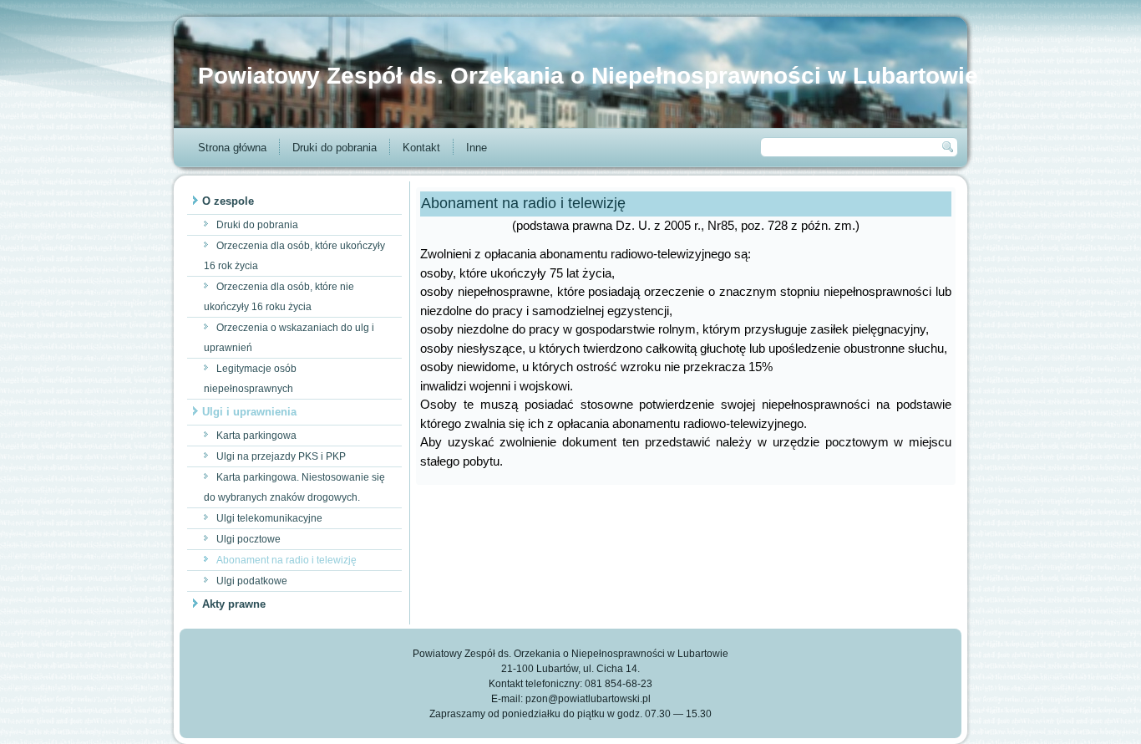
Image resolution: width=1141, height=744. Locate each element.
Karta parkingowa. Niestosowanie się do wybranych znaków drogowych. (294, 487)
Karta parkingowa (256, 435)
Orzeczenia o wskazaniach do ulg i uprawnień (289, 338)
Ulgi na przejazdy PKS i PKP (281, 456)
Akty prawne (234, 604)
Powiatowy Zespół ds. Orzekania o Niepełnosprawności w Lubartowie (588, 76)
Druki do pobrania (334, 147)
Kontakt (421, 147)
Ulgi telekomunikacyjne (269, 518)
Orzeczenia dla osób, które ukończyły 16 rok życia (294, 256)
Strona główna (232, 147)
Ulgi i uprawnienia (249, 411)
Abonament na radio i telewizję (286, 560)
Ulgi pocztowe (248, 539)
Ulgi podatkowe (251, 581)
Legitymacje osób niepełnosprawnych (250, 379)
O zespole (228, 201)
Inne (476, 147)
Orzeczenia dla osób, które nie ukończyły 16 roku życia (279, 297)
